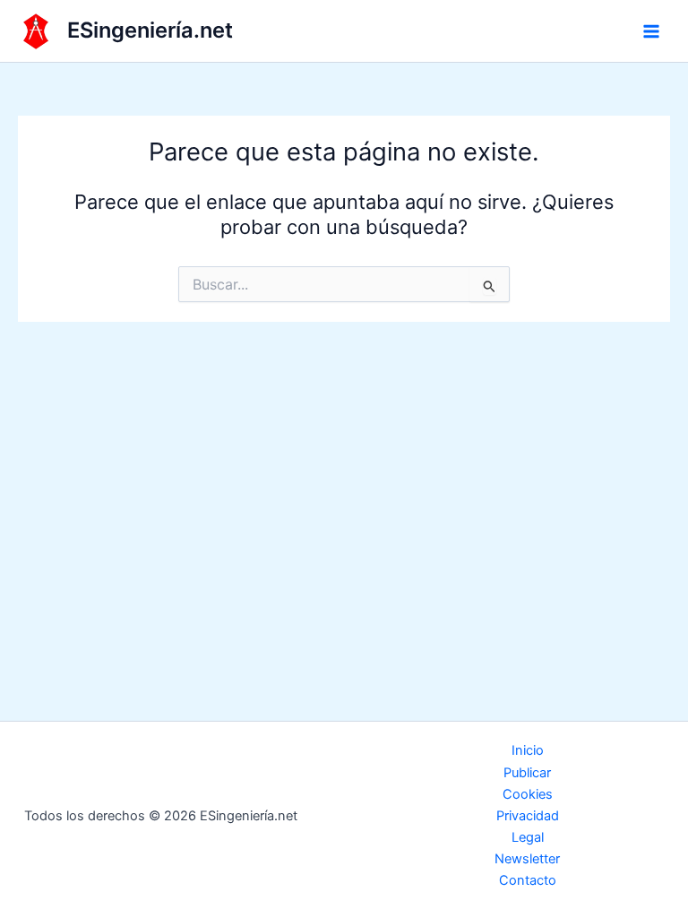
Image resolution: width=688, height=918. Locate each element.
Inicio (528, 750)
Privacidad (527, 816)
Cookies (528, 794)
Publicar (527, 773)
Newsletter (527, 859)
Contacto (527, 880)
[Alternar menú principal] (651, 31)
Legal (528, 837)
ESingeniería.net (150, 30)
